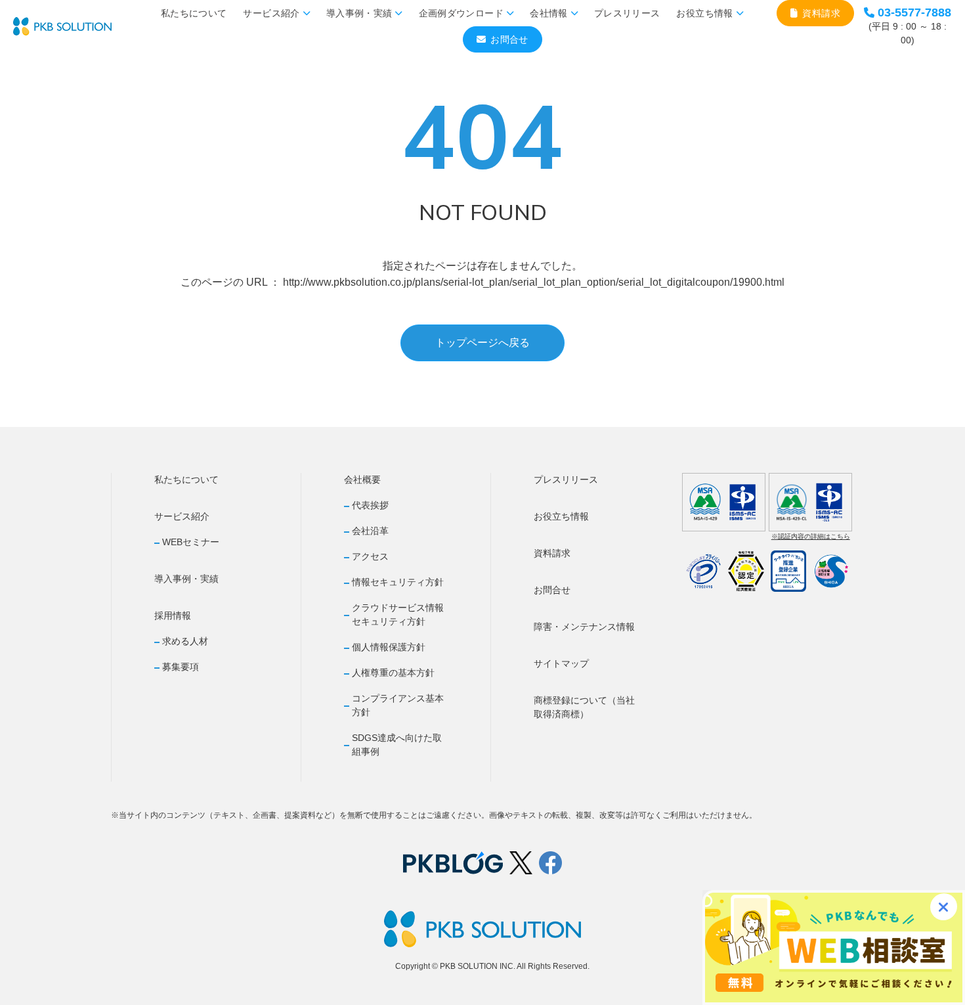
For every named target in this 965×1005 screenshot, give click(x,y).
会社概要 (362, 479)
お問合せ (509, 39)
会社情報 (548, 13)
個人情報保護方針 (388, 647)
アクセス (370, 556)
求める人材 (185, 641)
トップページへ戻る (482, 342)
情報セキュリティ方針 (398, 582)
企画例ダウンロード (461, 13)
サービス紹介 (271, 13)
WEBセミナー (190, 542)
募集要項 (180, 666)
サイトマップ (561, 663)
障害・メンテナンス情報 (584, 626)
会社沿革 (370, 530)
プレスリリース (627, 13)
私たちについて (193, 13)
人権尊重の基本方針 (393, 672)
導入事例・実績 (359, 13)
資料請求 (821, 13)
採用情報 (172, 615)
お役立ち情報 (704, 13)
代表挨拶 (370, 505)
